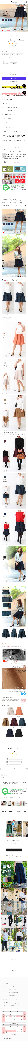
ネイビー (4, 57)
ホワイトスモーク (6, 51)
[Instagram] (18, 1003)
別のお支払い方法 (14, 81)
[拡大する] (25, 7)
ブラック (10, 57)
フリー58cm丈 (13, 63)
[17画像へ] (11, 35)
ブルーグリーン (19, 54)
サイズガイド (10, 162)
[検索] (24, 1)
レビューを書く (12, 768)
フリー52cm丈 (5, 63)
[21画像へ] (16, 35)
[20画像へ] (15, 35)
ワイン (12, 54)
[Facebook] (15, 1003)
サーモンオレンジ (15, 51)
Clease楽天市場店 (5, 1002)
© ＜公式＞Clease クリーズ (8, 1038)
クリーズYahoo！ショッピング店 (8, 1005)
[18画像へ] (12, 35)
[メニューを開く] (1, 1)
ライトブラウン (5, 54)
